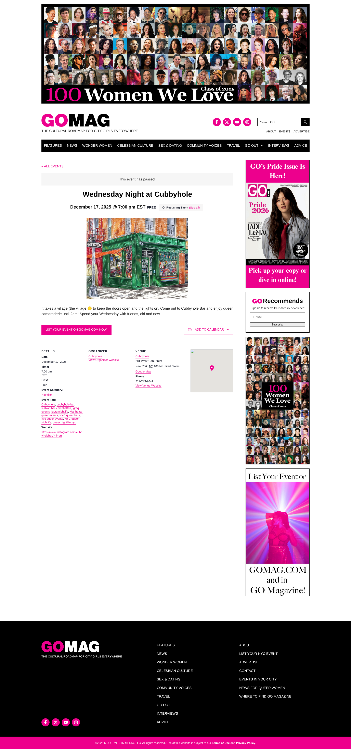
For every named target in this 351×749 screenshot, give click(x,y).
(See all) (194, 207)
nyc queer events (52, 418)
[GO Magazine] (108, 120)
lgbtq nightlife (59, 411)
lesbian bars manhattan (56, 408)
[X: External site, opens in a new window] (227, 122)
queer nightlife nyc (64, 422)
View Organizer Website (103, 359)
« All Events (52, 166)
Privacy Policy (245, 743)
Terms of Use (221, 743)
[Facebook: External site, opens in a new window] (217, 122)
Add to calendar (209, 329)
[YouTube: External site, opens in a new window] (237, 122)
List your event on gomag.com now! (76, 329)
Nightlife (46, 394)
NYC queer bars (70, 415)
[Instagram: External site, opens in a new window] (247, 122)
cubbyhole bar (65, 404)
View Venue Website (148, 385)
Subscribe (277, 324)
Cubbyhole (48, 404)
